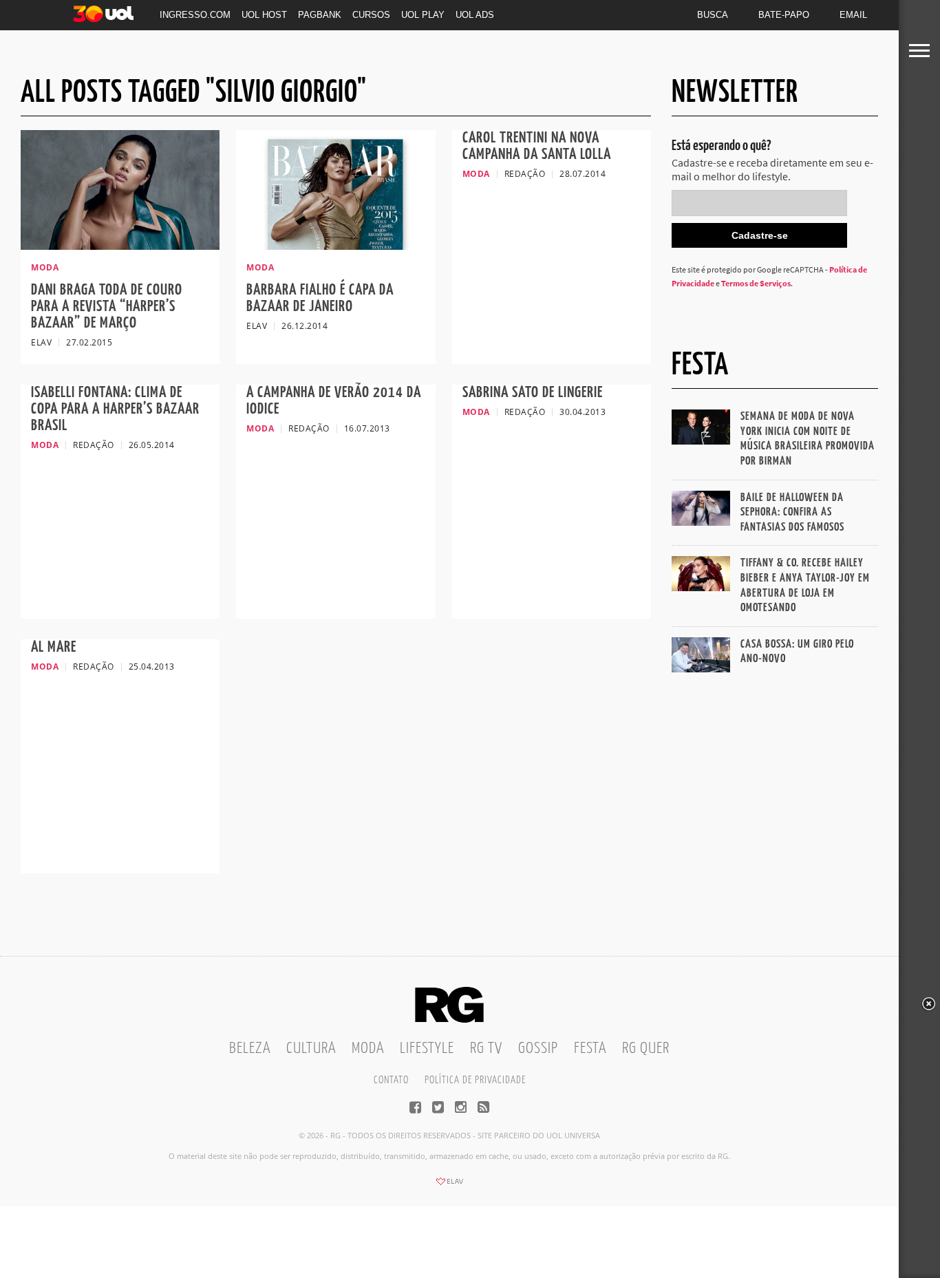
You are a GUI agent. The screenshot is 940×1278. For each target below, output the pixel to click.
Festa (590, 1048)
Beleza (249, 1048)
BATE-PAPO (783, 15)
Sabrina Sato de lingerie (532, 393)
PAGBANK (319, 15)
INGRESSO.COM (195, 15)
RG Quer (646, 1048)
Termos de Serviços (756, 283)
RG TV (486, 1048)
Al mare (53, 647)
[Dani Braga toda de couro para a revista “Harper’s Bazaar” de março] (120, 246)
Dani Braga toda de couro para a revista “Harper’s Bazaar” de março (106, 306)
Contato (391, 1080)
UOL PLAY (423, 15)
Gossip (538, 1048)
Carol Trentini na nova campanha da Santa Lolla (536, 146)
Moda (368, 1048)
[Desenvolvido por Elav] (449, 1186)
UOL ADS (475, 15)
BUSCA (712, 15)
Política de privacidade (475, 1080)
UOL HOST (264, 15)
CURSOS (371, 15)
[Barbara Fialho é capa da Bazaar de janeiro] (335, 246)
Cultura (311, 1048)
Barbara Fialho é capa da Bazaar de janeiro (320, 298)
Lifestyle (427, 1048)
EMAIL (853, 15)
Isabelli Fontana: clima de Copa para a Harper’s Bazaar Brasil (115, 409)
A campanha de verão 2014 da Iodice (333, 401)
